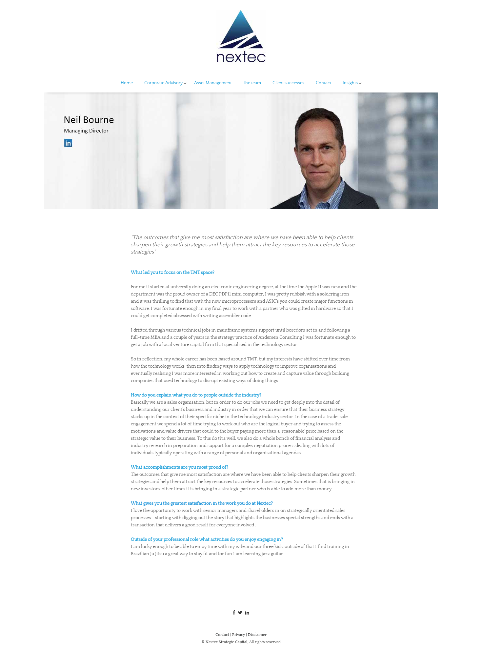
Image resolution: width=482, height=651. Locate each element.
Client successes (288, 83)
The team (252, 83)
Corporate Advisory (163, 83)
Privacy (238, 635)
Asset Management (212, 83)
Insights (350, 83)
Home (127, 83)
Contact (323, 83)
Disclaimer (257, 635)
